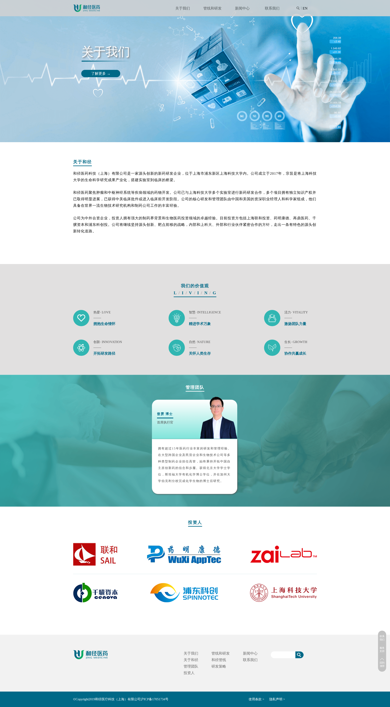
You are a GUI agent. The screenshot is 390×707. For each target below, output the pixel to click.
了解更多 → (100, 73)
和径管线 (218, 660)
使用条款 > (256, 699)
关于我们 (182, 8)
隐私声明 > (277, 699)
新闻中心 (242, 8)
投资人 (189, 673)
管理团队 (191, 666)
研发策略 (218, 666)
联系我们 (272, 8)
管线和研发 (212, 8)
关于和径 (191, 660)
